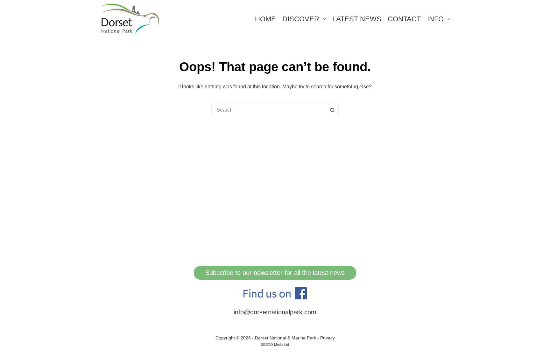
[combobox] (269, 110)
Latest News (356, 19)
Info (435, 19)
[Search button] (332, 110)
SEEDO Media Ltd (275, 344)
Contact (404, 19)
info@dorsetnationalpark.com (275, 312)
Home (265, 19)
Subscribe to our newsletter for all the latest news (275, 272)
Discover (300, 19)
